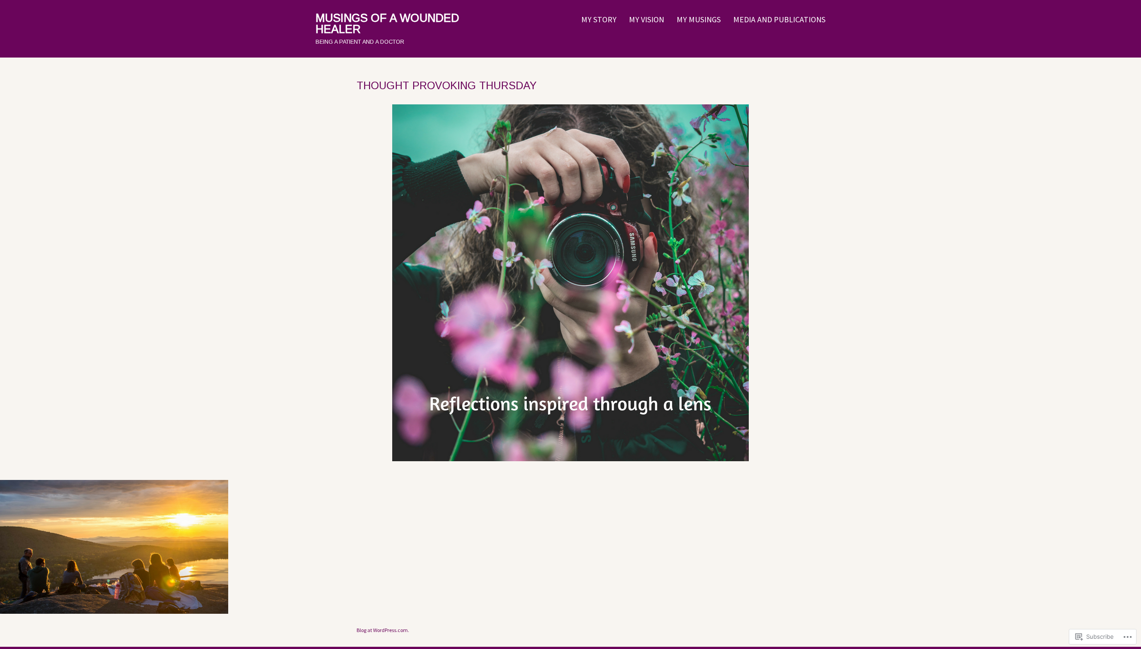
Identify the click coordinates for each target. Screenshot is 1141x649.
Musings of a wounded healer (387, 23)
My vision (646, 19)
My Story (598, 19)
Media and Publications (779, 19)
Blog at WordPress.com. (383, 630)
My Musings (699, 19)
